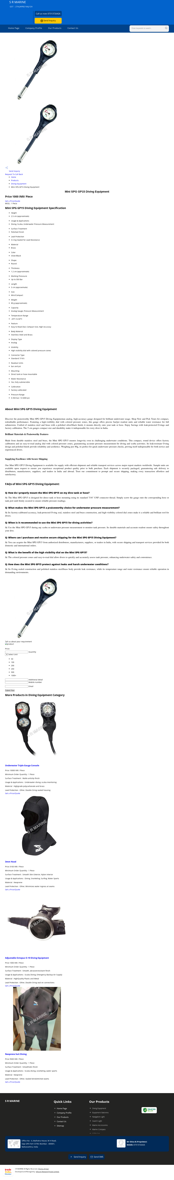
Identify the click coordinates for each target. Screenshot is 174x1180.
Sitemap (60, 1125)
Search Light (97, 1121)
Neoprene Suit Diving (16, 1054)
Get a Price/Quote (12, 201)
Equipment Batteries (100, 1112)
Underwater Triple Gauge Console (22, 765)
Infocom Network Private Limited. (47, 1172)
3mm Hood (10, 861)
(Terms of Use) (43, 1169)
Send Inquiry (49, 20)
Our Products (54, 28)
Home (13, 177)
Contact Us (73, 28)
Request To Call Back (14, 174)
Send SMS (98, 1156)
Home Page (13, 28)
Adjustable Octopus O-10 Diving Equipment (27, 957)
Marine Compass (99, 1129)
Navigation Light (98, 1117)
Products (15, 180)
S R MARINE (20, 4)
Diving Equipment (18, 183)
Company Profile (33, 28)
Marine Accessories (100, 1125)
